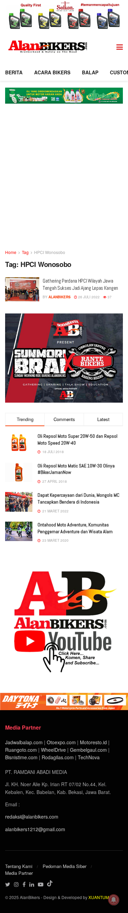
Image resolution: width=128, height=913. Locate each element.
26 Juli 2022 (88, 297)
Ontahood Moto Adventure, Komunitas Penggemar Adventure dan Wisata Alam (75, 528)
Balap (90, 72)
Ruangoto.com (21, 749)
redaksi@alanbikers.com (31, 816)
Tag (25, 252)
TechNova (89, 757)
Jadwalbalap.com (24, 742)
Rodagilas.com (58, 757)
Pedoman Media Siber (64, 866)
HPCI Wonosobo (49, 252)
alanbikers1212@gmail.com (35, 829)
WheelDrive (53, 749)
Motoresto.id (93, 742)
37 (109, 297)
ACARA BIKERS (52, 72)
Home (10, 252)
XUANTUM (98, 897)
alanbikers (59, 297)
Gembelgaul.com (89, 749)
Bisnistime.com (21, 757)
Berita (14, 72)
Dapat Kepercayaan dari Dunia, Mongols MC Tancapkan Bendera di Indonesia (78, 498)
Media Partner (19, 873)
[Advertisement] (64, 181)
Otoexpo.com (61, 742)
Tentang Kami (18, 866)
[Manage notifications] (113, 899)
